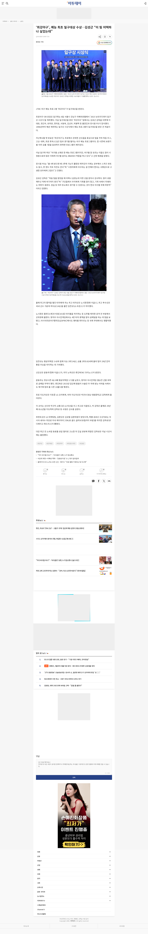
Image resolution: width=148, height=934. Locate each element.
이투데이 (5, 21)
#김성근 (82, 443)
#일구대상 (49, 443)
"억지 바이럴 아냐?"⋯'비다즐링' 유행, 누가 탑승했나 (56, 455)
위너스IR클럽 (41, 914)
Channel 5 (41, 909)
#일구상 (40, 443)
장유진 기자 (39, 42)
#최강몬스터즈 (71, 443)
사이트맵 (121, 926)
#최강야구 (60, 443)
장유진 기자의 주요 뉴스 (45, 451)
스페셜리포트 (41, 905)
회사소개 (26, 926)
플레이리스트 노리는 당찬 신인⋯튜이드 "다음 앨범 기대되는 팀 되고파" (62, 462)
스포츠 (21, 21)
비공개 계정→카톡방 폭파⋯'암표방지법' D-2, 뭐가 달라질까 (58, 458)
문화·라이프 (13, 21)
